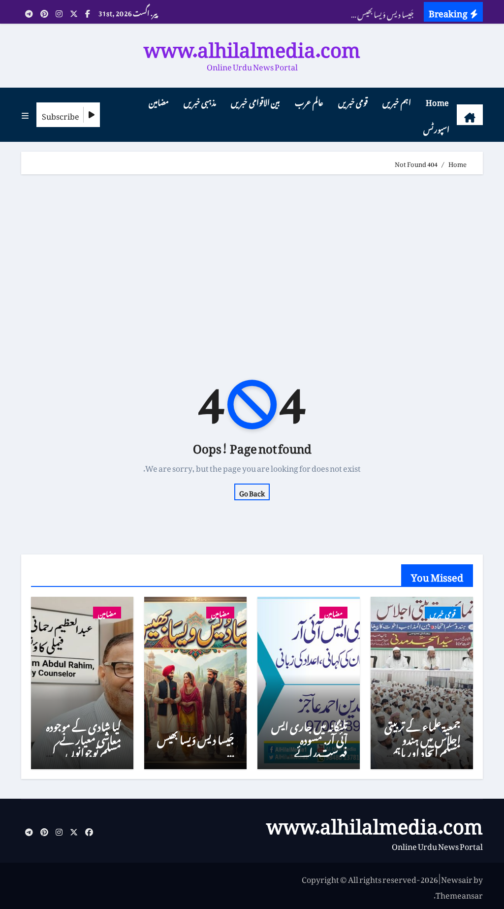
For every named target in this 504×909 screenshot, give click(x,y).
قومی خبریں (353, 101)
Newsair (456, 878)
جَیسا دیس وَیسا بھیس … (195, 744)
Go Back (252, 492)
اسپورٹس (436, 128)
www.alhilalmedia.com (252, 44)
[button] (25, 114)
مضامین (159, 101)
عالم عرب (309, 101)
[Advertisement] (250, 258)
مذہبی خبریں (200, 101)
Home (437, 101)
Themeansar (459, 894)
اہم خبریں (396, 101)
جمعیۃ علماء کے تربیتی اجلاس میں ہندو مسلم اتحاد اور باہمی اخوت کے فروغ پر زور (422, 750)
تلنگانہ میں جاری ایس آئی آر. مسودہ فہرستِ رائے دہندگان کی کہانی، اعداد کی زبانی (309, 750)
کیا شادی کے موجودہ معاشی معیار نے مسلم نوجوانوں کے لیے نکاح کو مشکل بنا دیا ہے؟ (83, 750)
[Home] (470, 114)
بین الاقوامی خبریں (255, 101)
